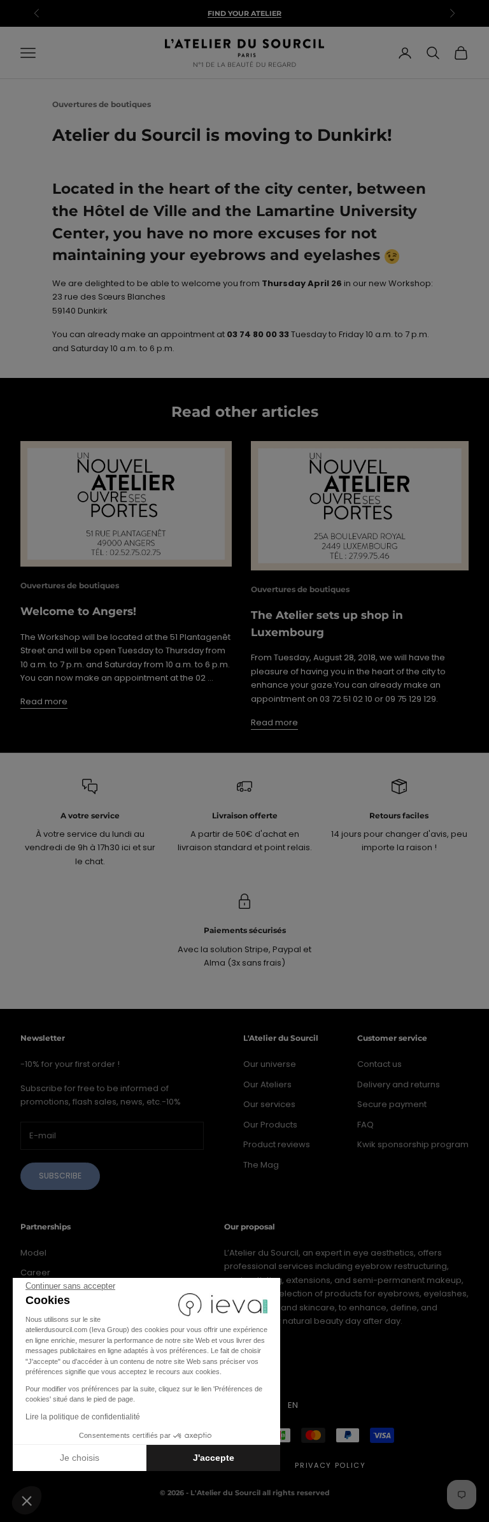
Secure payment (392, 1104)
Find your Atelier (244, 13)
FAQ (365, 1125)
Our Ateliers (267, 1084)
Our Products (270, 1125)
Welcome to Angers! (78, 611)
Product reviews (276, 1144)
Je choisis (79, 1458)
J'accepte (213, 1458)
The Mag (261, 1165)
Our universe (269, 1064)
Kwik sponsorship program (413, 1144)
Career (35, 1272)
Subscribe (60, 1175)
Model (33, 1253)
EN (293, 1405)
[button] (26, 1500)
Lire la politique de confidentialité (82, 1416)
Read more (43, 701)
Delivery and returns (398, 1084)
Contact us (379, 1064)
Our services (269, 1104)
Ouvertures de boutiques (101, 104)
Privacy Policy (330, 1465)
